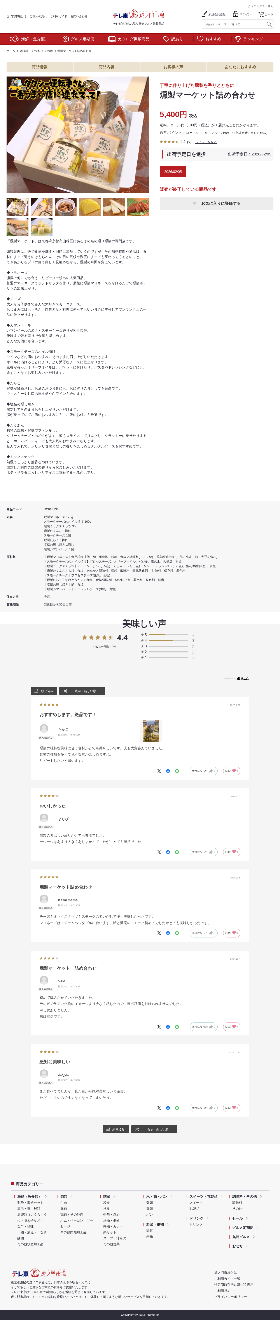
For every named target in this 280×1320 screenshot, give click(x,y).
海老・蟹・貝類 (28, 1208)
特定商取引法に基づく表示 (234, 1284)
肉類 (63, 1196)
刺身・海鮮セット (30, 1202)
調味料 (237, 1202)
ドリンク (196, 1218)
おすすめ (213, 39)
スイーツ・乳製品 (203, 1196)
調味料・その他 (244, 1196)
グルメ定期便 (82, 39)
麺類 (149, 1208)
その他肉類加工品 (73, 1232)
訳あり (177, 39)
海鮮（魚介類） (35, 39)
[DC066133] (17, 207)
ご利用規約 (222, 1291)
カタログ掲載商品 (133, 39)
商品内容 (106, 66)
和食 (106, 1202)
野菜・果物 (155, 1224)
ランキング (253, 39)
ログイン (245, 14)
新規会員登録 (217, 14)
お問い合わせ (79, 16)
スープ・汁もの (114, 1238)
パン (149, 1214)
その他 (237, 1208)
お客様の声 (173, 66)
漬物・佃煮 (111, 1220)
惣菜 (106, 1196)
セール (237, 1218)
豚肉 (63, 1208)
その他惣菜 (111, 1244)
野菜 (149, 1230)
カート (269, 14)
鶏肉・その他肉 (71, 1214)
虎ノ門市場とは (16, 16)
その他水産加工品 (30, 1244)
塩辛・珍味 (25, 1226)
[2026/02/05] (78, 135)
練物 (20, 1238)
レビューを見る (206, 142)
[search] (269, 24)
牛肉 (63, 1202)
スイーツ (196, 1202)
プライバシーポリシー (230, 1297)
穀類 (149, 1202)
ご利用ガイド (58, 16)
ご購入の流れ (38, 16)
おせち (237, 1246)
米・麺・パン (156, 1196)
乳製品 (194, 1208)
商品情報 (39, 66)
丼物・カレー (113, 1226)
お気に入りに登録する (221, 203)
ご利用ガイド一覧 (227, 1279)
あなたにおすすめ (240, 66)
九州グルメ (241, 1237)
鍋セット (109, 1232)
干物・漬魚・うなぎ (32, 1232)
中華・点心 (111, 1214)
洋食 (106, 1208)
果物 (149, 1236)
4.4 (122, 637)
